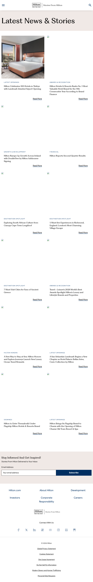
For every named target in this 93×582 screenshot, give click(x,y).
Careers (78, 497)
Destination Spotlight (14, 219)
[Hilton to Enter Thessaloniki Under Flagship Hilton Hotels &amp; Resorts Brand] (22, 394)
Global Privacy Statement (46, 549)
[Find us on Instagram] (58, 530)
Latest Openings (11, 82)
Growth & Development (15, 152)
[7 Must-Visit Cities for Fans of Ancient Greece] (22, 260)
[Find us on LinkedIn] (34, 530)
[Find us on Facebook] (18, 530)
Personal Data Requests (46, 576)
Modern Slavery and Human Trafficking (46, 570)
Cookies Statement (46, 554)
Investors (15, 497)
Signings (8, 419)
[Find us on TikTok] (42, 530)
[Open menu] (3, 5)
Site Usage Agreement (46, 560)
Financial (54, 152)
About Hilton (46, 490)
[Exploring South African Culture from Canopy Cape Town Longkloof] (22, 193)
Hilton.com (15, 490)
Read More (37, 99)
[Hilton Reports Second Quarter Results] (68, 126)
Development (78, 490)
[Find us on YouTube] (50, 530)
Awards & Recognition (60, 82)
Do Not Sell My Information (46, 565)
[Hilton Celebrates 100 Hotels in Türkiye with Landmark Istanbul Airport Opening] (22, 57)
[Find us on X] (26, 530)
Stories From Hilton (52, 5)
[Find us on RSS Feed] (66, 530)
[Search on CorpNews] (90, 5)
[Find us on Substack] (74, 530)
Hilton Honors (11, 353)
